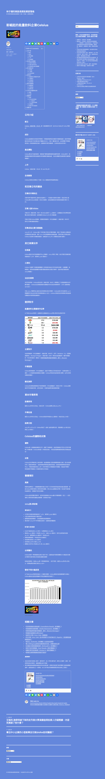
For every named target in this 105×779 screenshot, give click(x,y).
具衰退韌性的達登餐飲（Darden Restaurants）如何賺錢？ (42, 628)
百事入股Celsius (33, 64)
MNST (14, 54)
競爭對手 (29, 75)
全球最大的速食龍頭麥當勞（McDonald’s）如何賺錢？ (41, 646)
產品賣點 (31, 56)
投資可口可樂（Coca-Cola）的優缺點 (36, 635)
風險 (30, 97)
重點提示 (33, 100)
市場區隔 (31, 80)
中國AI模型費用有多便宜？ (83, 81)
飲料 (7, 51)
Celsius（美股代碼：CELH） (33, 126)
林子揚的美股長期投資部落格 (20, 11)
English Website (40, 680)
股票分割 (31, 88)
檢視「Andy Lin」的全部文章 (63, 704)
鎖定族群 (31, 82)
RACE (10, 55)
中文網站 (28, 686)
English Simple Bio (41, 678)
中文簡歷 (28, 685)
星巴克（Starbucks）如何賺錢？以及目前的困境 (39, 641)
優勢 (30, 92)
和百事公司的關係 (31, 61)
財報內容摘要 (34, 102)
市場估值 (31, 87)
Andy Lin (8, 47)
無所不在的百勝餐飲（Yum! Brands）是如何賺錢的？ (41, 648)
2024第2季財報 (32, 99)
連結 (85, 65)
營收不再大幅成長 (33, 105)
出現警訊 (31, 104)
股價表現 (31, 85)
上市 (30, 57)
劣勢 (30, 94)
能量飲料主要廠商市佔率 (34, 76)
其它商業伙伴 (30, 68)
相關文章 (29, 107)
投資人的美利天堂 (89, 107)
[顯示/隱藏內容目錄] (41, 48)
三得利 (30, 71)
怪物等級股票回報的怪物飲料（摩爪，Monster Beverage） (42, 631)
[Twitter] (28, 690)
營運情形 (29, 96)
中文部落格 (38, 683)
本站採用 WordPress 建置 (27, 772)
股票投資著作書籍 (40, 682)
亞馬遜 (30, 70)
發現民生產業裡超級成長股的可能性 (36, 652)
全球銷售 (31, 59)
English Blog (39, 677)
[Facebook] (26, 690)
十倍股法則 (89, 125)
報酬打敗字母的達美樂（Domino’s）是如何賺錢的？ (40, 650)
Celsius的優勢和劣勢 (32, 90)
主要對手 (31, 78)
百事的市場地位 (32, 63)
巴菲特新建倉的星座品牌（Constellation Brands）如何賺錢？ (43, 626)
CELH (7, 54)
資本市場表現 (30, 83)
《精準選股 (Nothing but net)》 (84, 80)
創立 (30, 52)
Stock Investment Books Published (45, 675)
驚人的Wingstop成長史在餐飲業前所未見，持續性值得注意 (42, 644)
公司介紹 (29, 51)
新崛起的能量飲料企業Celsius (34, 633)
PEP (7, 55)
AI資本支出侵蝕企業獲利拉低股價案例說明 (86, 86)
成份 (30, 54)
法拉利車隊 (31, 73)
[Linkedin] (30, 690)
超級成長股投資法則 (83, 105)
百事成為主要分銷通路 (34, 66)
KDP (11, 54)
